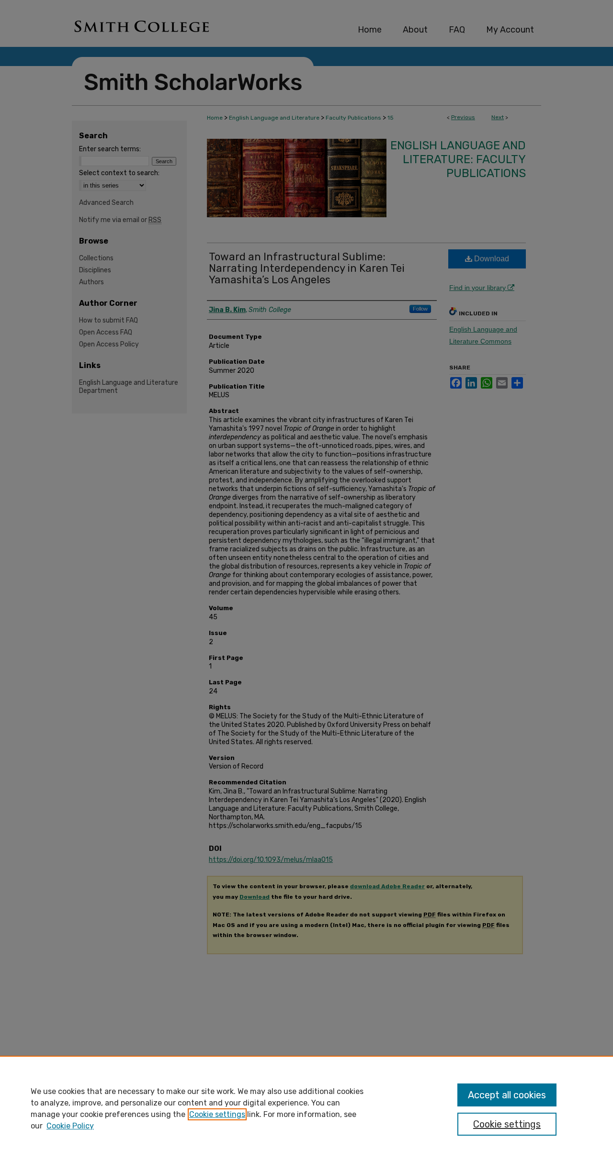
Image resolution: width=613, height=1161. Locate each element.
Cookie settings (217, 1114)
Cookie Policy (70, 1125)
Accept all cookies (507, 1095)
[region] (306, 1108)
